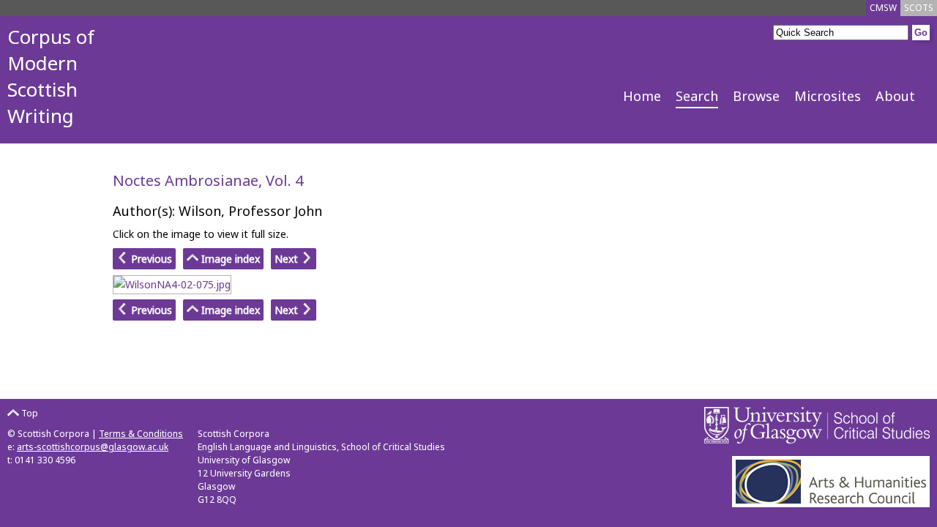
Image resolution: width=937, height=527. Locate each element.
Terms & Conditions (141, 433)
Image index (229, 259)
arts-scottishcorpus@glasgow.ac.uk (92, 447)
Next (288, 259)
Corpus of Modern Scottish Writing (50, 76)
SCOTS (918, 7)
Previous (150, 259)
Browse (756, 96)
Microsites (827, 96)
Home (642, 96)
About (895, 96)
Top (28, 413)
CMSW (883, 7)
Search (697, 96)
